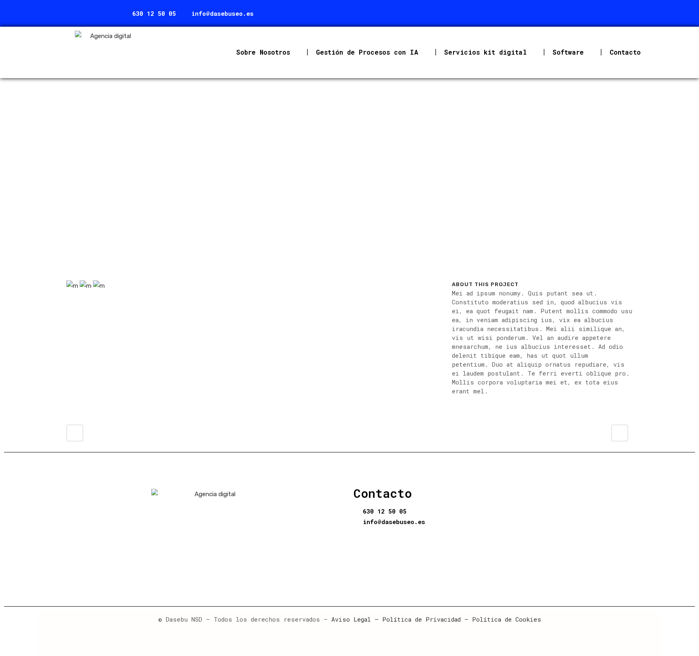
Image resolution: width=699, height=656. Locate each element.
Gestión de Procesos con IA (367, 52)
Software (568, 52)
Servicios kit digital (485, 52)
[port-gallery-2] (73, 289)
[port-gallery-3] (86, 289)
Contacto (625, 52)
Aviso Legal (351, 619)
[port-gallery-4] (99, 289)
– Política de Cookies (501, 619)
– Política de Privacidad (416, 619)
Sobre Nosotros (263, 52)
